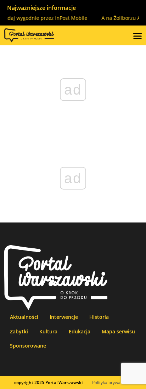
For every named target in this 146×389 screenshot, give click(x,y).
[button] (137, 35)
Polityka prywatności (112, 382)
